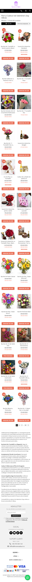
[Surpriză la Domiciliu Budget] (24, 134)
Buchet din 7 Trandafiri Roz (24, 112)
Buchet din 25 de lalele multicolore (8, 377)
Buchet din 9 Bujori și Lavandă (24, 210)
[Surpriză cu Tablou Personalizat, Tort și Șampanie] (24, 232)
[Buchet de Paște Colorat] (8, 266)
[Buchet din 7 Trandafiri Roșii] (24, 70)
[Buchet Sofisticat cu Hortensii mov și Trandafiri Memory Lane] (8, 70)
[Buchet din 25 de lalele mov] (8, 335)
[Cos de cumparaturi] (26, 11)
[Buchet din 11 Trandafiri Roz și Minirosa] (8, 134)
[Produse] (2, 11)
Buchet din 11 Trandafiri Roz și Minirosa (8, 144)
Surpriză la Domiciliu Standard (24, 47)
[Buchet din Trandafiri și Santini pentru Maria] (8, 36)
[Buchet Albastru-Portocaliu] (8, 399)
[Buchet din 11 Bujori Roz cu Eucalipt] (24, 399)
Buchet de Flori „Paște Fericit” (8, 312)
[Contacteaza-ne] (21, 11)
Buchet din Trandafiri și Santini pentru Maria (8, 47)
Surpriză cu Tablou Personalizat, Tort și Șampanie (24, 242)
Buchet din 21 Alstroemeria (24, 344)
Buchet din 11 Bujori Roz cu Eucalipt (24, 409)
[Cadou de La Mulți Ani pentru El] (24, 167)
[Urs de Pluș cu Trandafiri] (8, 167)
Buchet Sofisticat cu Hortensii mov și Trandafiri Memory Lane (8, 79)
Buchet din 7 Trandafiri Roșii (24, 79)
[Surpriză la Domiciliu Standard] (24, 36)
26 (25, 425)
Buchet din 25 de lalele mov (8, 344)
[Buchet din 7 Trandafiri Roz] (24, 102)
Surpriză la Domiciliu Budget (24, 144)
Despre (15, 552)
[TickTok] (17, 532)
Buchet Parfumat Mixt (24, 311)
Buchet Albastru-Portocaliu (8, 409)
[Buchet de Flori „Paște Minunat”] (24, 266)
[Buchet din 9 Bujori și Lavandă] (24, 200)
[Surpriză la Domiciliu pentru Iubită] (8, 200)
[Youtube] (14, 532)
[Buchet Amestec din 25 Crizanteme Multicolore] (8, 102)
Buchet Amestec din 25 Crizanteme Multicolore (8, 112)
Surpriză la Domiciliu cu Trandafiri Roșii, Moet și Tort (8, 242)
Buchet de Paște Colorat (8, 276)
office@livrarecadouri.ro (17, 546)
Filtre (9, 23)
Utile (15, 556)
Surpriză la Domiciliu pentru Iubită (8, 210)
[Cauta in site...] (30, 11)
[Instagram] (21, 532)
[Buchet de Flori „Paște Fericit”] (8, 301)
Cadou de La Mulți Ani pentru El (24, 177)
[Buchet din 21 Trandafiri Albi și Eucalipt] (24, 367)
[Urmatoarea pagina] (28, 425)
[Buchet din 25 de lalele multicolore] (8, 367)
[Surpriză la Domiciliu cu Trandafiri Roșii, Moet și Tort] (8, 232)
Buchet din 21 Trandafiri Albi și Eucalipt (24, 377)
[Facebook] (11, 532)
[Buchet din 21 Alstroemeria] (24, 335)
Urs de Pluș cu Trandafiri (8, 177)
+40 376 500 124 (16, 544)
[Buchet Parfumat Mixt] (24, 301)
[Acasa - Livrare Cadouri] (16, 4)
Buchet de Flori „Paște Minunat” (24, 277)
